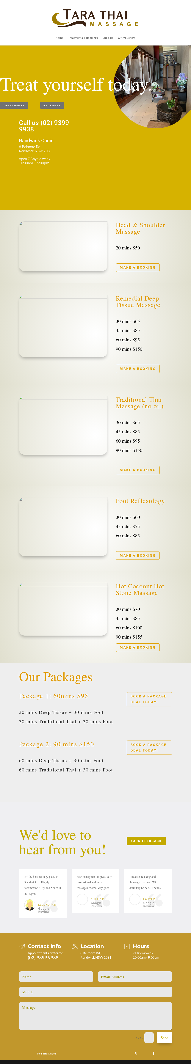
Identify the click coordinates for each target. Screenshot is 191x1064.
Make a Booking (138, 267)
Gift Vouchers (126, 38)
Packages (52, 105)
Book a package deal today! (149, 699)
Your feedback (146, 841)
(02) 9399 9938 (43, 957)
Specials (108, 38)
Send (164, 1037)
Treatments (14, 105)
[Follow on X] (136, 1054)
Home (59, 38)
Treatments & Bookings (83, 38)
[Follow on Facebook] (153, 1054)
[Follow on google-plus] (145, 1054)
